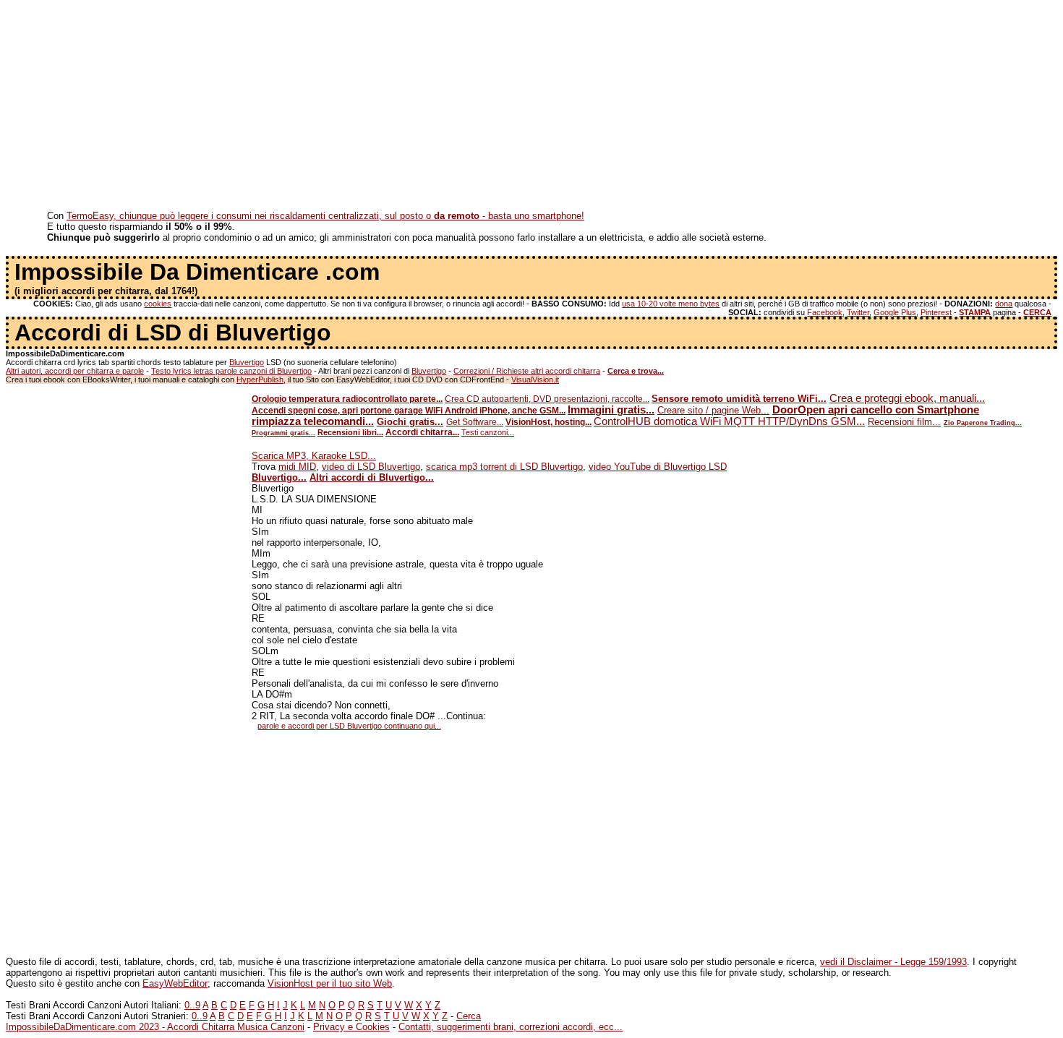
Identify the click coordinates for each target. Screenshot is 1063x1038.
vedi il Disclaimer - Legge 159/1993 (893, 961)
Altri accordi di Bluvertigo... (371, 477)
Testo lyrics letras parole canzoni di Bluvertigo (231, 370)
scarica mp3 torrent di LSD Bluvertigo (504, 466)
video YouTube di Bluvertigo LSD (658, 466)
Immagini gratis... (611, 410)
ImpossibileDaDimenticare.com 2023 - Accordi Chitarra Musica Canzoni (155, 1026)
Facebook (824, 312)
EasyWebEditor (175, 983)
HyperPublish (259, 379)
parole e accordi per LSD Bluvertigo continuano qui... (349, 725)
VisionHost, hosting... (548, 422)
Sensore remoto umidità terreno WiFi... (739, 398)
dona (1003, 303)
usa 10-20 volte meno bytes (671, 303)
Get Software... (474, 422)
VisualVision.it (535, 379)
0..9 (192, 1005)
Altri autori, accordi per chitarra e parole (75, 370)
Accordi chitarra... (422, 432)
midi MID (297, 466)
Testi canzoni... (487, 432)
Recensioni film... (904, 421)
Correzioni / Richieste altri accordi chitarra (526, 370)
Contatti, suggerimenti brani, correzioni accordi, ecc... (510, 1026)
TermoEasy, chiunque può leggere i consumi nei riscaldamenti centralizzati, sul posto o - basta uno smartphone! (325, 215)
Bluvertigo (246, 362)
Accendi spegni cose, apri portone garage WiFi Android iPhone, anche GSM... (408, 411)
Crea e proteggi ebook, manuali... (907, 398)
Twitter (858, 312)
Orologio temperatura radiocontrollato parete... (347, 399)
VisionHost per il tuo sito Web (330, 983)
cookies (157, 303)
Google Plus (895, 312)
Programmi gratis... (283, 433)
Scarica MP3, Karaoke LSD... (314, 455)
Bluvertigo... (279, 477)
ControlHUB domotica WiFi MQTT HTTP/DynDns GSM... (729, 421)
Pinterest (936, 312)
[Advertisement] (440, 107)
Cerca (468, 1016)
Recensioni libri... (350, 432)
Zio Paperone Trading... (983, 422)
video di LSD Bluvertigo (371, 466)
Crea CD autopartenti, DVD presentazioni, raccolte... (547, 399)
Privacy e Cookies (351, 1026)
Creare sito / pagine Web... (713, 410)
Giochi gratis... (410, 421)
